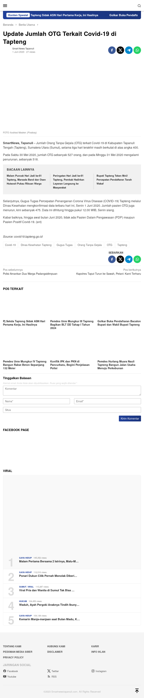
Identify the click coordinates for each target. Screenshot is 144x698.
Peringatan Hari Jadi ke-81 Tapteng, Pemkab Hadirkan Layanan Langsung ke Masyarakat (68, 181)
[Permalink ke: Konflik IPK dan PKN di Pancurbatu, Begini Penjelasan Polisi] (72, 346)
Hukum (23, 601)
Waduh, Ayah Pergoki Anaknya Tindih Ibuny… (49, 604)
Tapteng (122, 245)
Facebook (12, 671)
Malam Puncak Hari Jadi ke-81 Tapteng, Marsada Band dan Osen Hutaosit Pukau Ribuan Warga (26, 179)
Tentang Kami (12, 646)
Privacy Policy (13, 657)
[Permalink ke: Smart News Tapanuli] (6, 49)
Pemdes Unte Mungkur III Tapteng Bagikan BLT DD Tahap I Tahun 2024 (72, 324)
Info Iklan (98, 651)
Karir (95, 646)
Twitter (55, 671)
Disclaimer (54, 651)
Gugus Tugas (65, 245)
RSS (54, 676)
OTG (109, 245)
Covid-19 (10, 245)
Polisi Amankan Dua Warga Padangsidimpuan (30, 271)
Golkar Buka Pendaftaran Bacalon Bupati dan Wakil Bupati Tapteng (119, 322)
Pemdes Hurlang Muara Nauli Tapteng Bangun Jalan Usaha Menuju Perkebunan (116, 364)
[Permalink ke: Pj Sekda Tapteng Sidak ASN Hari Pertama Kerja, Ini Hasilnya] (24, 306)
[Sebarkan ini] (112, 50)
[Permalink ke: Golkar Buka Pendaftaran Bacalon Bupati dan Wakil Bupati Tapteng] (119, 306)
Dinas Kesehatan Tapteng (36, 245)
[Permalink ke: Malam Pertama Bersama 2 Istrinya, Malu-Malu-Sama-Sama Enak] (72, 514)
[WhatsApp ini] (137, 50)
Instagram (101, 671)
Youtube (11, 676)
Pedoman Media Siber (17, 651)
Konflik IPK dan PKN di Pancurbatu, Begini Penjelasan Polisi (70, 364)
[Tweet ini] (120, 50)
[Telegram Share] (129, 50)
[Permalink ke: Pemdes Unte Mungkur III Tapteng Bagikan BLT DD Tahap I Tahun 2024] (72, 306)
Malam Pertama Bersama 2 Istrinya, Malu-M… (49, 561)
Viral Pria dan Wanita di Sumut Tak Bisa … (46, 590)
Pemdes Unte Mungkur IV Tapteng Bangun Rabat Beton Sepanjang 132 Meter (24, 364)
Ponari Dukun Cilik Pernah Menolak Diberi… (48, 575)
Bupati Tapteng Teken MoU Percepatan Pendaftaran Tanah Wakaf (114, 179)
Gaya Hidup (25, 557)
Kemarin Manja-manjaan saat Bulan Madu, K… (49, 619)
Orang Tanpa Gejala (90, 245)
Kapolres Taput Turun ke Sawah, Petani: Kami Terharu (108, 271)
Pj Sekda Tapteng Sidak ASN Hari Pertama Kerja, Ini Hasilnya (52, 15)
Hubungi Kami (56, 646)
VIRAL (31, 586)
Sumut (22, 586)
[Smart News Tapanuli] (72, 5)
